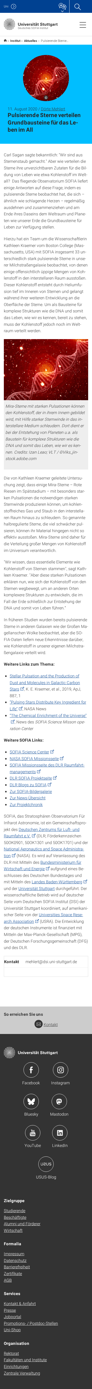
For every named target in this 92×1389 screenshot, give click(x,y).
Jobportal (12, 1316)
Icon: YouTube (32, 1133)
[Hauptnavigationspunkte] (82, 24)
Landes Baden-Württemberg (57, 881)
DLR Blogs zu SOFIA (28, 784)
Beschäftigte (15, 1217)
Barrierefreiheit (17, 1266)
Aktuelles (30, 41)
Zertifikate (13, 1273)
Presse (10, 1310)
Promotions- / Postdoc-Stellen (31, 1323)
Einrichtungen (16, 1366)
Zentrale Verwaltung (22, 1373)
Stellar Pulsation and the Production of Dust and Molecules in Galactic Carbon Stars (45, 682)
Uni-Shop (12, 1329)
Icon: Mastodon (59, 1101)
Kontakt (51, 1024)
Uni (6, 6)
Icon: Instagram (60, 1070)
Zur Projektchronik (26, 804)
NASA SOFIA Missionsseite (34, 758)
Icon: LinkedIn (59, 1133)
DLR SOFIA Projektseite (31, 778)
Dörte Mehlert (53, 108)
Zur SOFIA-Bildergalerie (31, 791)
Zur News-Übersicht (27, 797)
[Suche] (77, 6)
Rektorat (11, 1353)
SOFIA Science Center (29, 751)
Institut (15, 41)
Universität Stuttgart (36, 888)
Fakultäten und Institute (25, 1359)
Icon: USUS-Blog (46, 1164)
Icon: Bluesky (31, 1101)
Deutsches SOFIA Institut (5, 40)
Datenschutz (15, 1260)
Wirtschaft (13, 1230)
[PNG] (46, 369)
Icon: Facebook (31, 1070)
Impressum (14, 1253)
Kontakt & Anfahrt (20, 1303)
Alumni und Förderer (22, 1223)
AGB (8, 1280)
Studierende (14, 1210)
